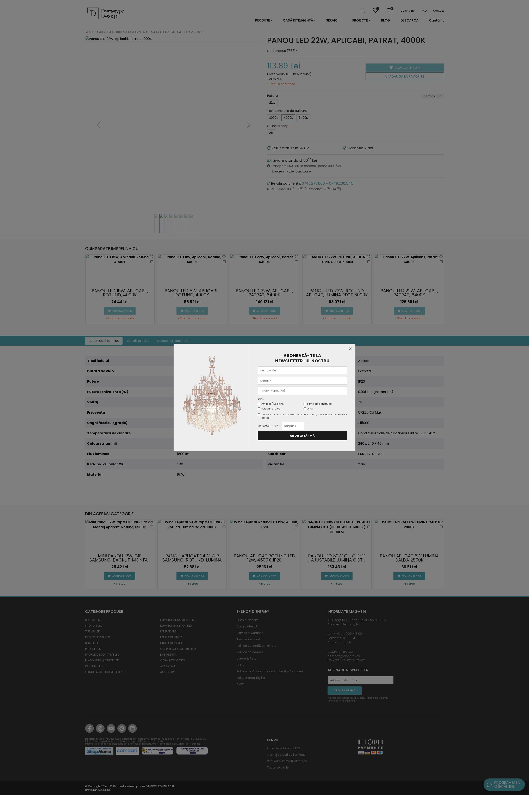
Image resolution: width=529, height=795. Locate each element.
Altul (310, 408)
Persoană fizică (270, 408)
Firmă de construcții (319, 404)
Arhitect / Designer (272, 404)
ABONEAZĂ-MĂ (302, 436)
